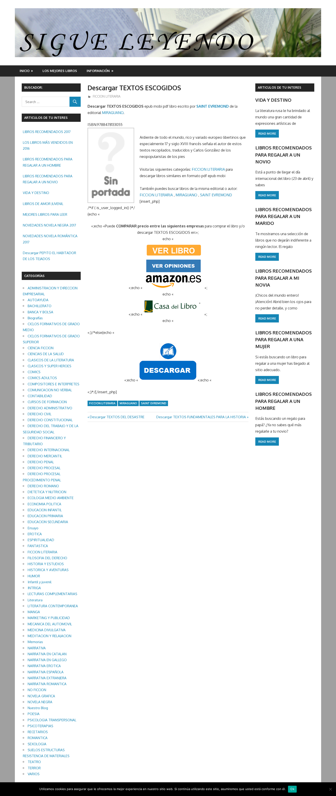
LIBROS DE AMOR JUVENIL (43, 204)
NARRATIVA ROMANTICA (47, 684)
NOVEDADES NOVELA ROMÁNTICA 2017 (50, 239)
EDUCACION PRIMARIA (45, 516)
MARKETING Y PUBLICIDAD (49, 618)
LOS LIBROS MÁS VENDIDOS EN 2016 (48, 145)
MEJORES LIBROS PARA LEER (45, 214)
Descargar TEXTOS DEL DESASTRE (117, 417)
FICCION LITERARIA (106, 96)
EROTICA (35, 534)
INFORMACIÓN (98, 71)
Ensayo (33, 528)
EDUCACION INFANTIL (45, 510)
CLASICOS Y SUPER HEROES (49, 366)
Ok (292, 789)
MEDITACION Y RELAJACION (49, 636)
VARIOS (34, 774)
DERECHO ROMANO (43, 486)
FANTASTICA (38, 546)
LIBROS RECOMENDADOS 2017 (47, 132)
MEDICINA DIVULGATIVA (47, 630)
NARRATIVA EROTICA (44, 666)
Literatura (35, 600)
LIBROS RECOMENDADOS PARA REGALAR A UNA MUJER (283, 339)
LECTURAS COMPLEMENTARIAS (52, 594)
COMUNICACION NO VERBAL (50, 390)
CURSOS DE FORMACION (47, 402)
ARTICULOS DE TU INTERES (279, 87)
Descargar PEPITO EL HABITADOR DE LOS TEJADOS (49, 256)
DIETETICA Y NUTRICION (47, 492)
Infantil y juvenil (39, 582)
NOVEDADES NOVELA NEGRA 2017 (49, 225)
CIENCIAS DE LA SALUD (46, 354)
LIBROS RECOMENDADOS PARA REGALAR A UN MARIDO (283, 216)
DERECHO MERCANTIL (45, 456)
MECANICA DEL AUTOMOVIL (50, 624)
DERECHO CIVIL (39, 414)
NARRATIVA (37, 648)
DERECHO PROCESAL (44, 468)
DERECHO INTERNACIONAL (49, 450)
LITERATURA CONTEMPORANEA (53, 606)
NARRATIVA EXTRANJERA (47, 678)
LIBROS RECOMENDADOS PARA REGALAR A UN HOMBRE (47, 162)
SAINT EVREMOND (212, 106)
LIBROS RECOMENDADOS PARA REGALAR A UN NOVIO (47, 179)
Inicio (24, 71)
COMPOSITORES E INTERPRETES (53, 384)
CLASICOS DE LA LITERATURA (51, 360)
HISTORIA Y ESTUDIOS (46, 564)
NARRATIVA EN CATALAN (47, 654)
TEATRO (34, 762)
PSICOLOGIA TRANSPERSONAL (52, 720)
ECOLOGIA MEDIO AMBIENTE (51, 498)
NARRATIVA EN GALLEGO (47, 660)
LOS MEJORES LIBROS (60, 71)
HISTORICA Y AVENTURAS (48, 570)
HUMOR (34, 576)
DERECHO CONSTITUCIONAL (50, 420)
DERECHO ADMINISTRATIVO (50, 408)
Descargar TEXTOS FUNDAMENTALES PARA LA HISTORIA (201, 417)
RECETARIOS (38, 732)
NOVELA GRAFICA (41, 696)
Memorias (35, 642)
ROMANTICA (38, 738)
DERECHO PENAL (41, 462)
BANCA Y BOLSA (40, 312)
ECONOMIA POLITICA (44, 504)
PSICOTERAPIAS (40, 726)
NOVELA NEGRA (40, 702)
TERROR (34, 768)
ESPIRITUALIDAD (41, 540)
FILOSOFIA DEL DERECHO (47, 558)
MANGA (34, 612)
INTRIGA (34, 588)
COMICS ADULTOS (42, 378)
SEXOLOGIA (37, 744)
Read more (267, 133)
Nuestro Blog (38, 708)
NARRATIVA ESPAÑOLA (46, 672)
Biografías (35, 318)
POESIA (34, 714)
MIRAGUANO (112, 112)
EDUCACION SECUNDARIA (48, 522)
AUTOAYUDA (38, 300)
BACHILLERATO (39, 306)
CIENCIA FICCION (40, 348)
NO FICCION (37, 690)
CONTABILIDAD (40, 396)
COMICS (34, 372)
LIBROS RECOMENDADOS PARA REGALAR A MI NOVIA (283, 278)
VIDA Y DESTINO (36, 193)
